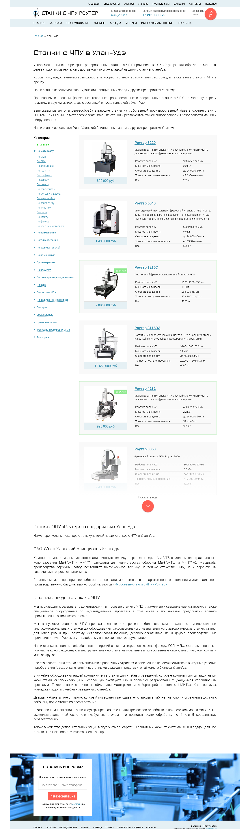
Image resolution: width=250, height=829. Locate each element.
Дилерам (179, 3)
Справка (143, 3)
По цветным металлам (50, 226)
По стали (42, 212)
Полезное (211, 3)
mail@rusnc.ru (119, 15)
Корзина (184, 23)
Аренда (115, 23)
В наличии (43, 144)
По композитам (46, 189)
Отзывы (129, 3)
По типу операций (47, 240)
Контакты (195, 3)
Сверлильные (45, 314)
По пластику (44, 207)
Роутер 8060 (145, 449)
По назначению (46, 255)
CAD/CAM (55, 23)
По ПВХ (41, 161)
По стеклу (42, 217)
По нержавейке (46, 198)
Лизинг (99, 23)
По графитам (44, 175)
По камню (42, 184)
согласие (77, 803)
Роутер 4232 (145, 388)
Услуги (131, 23)
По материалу (45, 151)
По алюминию (45, 165)
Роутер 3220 (145, 142)
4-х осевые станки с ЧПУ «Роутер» (141, 584)
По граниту (43, 170)
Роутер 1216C (146, 267)
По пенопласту (45, 203)
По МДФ (41, 156)
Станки (38, 23)
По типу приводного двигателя (55, 277)
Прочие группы (46, 262)
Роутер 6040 (145, 203)
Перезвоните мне (63, 796)
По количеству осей (48, 247)
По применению (46, 232)
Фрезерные (43, 337)
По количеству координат (52, 299)
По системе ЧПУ (46, 292)
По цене (41, 284)
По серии (42, 307)
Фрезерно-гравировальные (53, 329)
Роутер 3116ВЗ (147, 327)
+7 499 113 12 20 (154, 15)
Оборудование (77, 23)
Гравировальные (47, 322)
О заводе (93, 3)
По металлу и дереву (49, 193)
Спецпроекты (112, 3)
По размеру (44, 270)
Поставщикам (160, 3)
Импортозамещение (157, 23)
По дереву (43, 179)
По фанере (43, 221)
